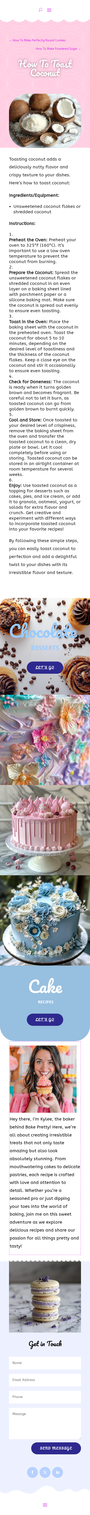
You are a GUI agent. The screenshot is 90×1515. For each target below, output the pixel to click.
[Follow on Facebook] (32, 1472)
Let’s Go (45, 667)
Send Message (56, 1448)
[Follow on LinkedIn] (57, 1472)
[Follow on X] (45, 1472)
